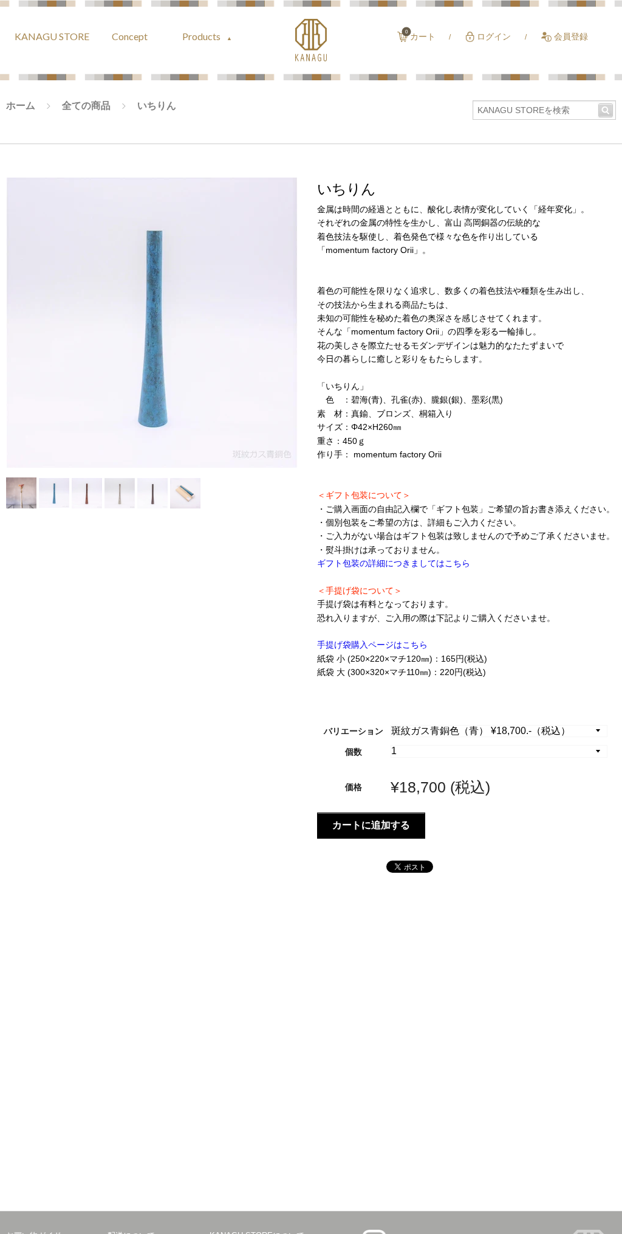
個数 (353, 752)
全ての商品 (86, 105)
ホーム (20, 105)
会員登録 (571, 36)
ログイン (494, 36)
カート (423, 36)
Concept (130, 36)
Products (202, 36)
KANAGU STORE (52, 36)
